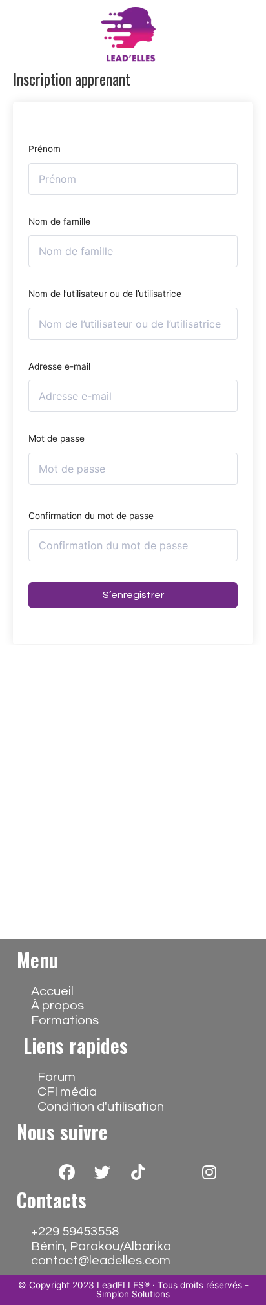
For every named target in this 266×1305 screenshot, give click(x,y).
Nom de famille (59, 221)
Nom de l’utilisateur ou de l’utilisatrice (104, 293)
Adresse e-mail (59, 366)
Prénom (44, 149)
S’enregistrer (133, 595)
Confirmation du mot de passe (91, 516)
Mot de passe (56, 438)
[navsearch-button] (208, 35)
